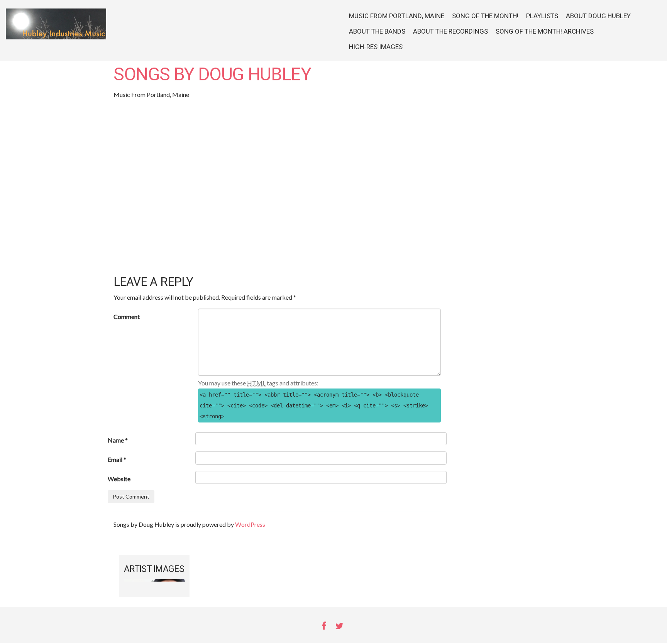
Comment (126, 316)
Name (118, 440)
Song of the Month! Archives (545, 31)
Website (119, 478)
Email (117, 459)
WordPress (250, 524)
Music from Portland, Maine (396, 16)
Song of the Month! (485, 16)
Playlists (542, 16)
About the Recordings (450, 31)
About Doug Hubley (598, 16)
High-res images (376, 47)
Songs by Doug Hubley (212, 75)
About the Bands (377, 31)
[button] (277, 249)
